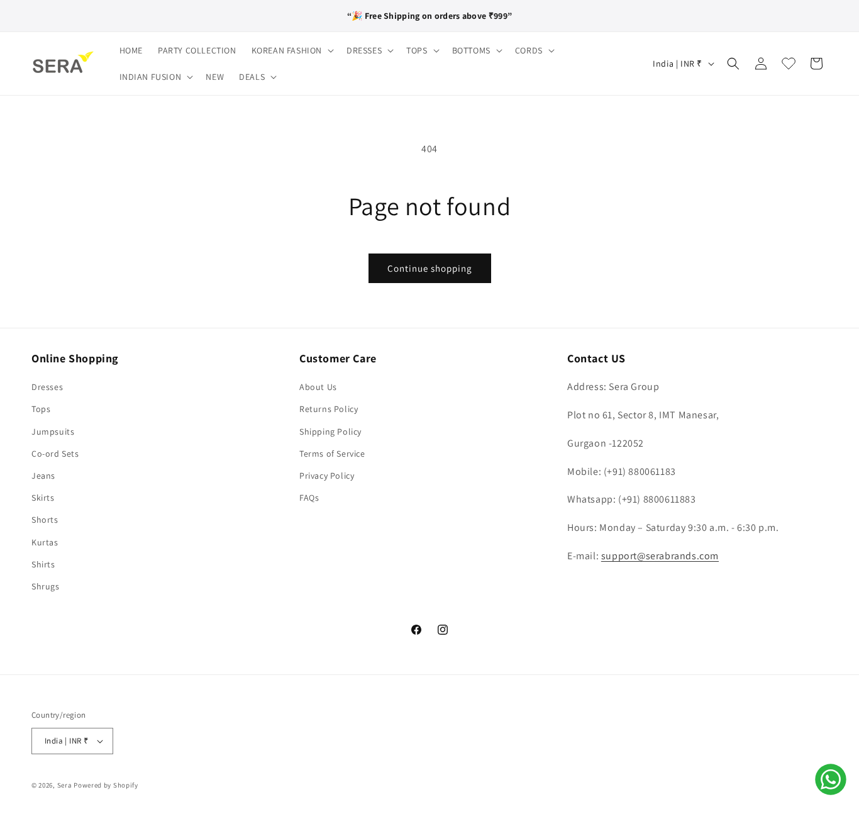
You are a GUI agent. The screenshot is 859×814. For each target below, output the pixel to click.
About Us (318, 387)
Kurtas (44, 542)
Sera (64, 785)
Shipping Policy (330, 431)
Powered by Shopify (106, 785)
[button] (291, 50)
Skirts (43, 497)
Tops (40, 409)
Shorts (44, 519)
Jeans (43, 475)
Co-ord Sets (55, 453)
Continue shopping (429, 268)
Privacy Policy (326, 475)
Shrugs (45, 586)
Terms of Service (332, 453)
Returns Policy (328, 409)
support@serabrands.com (660, 555)
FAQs (309, 497)
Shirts (43, 564)
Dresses (47, 387)
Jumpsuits (52, 431)
